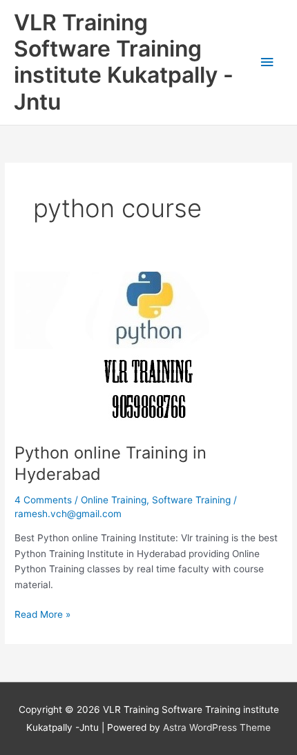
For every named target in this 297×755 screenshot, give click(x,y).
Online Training (113, 499)
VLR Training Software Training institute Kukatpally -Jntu (123, 62)
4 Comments (43, 499)
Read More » (42, 613)
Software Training (191, 499)
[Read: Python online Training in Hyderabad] (133, 349)
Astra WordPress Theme (217, 727)
